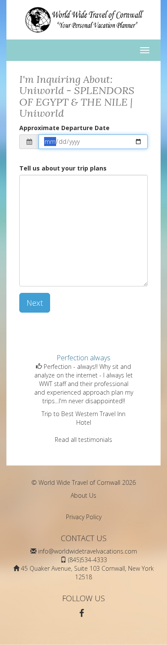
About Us (83, 495)
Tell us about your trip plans (63, 168)
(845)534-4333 (87, 560)
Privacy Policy (83, 517)
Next (35, 303)
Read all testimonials (83, 439)
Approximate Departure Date (64, 128)
